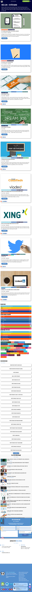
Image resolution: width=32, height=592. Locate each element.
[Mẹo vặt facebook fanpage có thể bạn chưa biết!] (4, 491)
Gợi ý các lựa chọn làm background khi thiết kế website (18, 462)
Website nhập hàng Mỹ (22, 578)
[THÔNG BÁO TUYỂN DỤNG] (4, 477)
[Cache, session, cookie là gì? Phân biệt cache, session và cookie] (4, 460)
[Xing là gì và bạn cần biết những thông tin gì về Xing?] (16, 213)
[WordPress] (3, 104)
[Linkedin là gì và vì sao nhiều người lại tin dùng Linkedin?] (16, 278)
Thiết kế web (8, 576)
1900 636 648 (26, 1)
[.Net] (5, 201)
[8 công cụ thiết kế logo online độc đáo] (4, 515)
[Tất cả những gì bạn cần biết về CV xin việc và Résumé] (16, 21)
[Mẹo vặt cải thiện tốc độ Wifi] (4, 484)
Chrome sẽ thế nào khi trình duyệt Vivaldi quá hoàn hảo (18, 486)
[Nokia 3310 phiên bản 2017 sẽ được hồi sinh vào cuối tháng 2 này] (4, 498)
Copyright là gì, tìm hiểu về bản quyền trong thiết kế (17, 466)
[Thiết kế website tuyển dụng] (16, 116)
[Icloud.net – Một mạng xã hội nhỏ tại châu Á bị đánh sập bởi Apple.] (4, 505)
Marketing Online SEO (4, 29)
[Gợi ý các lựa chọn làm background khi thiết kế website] (4, 463)
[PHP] (5, 104)
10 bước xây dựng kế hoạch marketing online (15, 517)
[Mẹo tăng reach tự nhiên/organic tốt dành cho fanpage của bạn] (4, 494)
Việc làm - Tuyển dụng (11, 29)
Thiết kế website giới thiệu (23, 579)
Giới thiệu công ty (22, 254)
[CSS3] (2, 104)
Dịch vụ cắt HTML (13, 254)
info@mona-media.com (6, 552)
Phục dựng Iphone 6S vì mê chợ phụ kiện (14, 469)
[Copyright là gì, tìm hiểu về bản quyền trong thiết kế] (4, 467)
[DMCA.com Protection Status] (3, 584)
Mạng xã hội (3, 288)
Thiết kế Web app (21, 574)
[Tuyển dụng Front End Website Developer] (16, 149)
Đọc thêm (4, 69)
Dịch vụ (28, 287)
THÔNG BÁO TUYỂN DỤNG (11, 476)
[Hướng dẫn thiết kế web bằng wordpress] (4, 512)
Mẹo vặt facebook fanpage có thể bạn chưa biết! (16, 490)
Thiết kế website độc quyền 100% (6, 254)
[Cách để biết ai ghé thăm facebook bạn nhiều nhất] (4, 474)
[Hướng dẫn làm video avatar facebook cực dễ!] (4, 480)
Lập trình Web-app (4, 60)
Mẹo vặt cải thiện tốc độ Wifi (12, 483)
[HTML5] (1, 104)
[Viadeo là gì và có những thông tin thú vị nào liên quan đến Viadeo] (16, 181)
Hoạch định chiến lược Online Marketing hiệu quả (16, 507)
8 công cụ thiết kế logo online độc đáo (14, 514)
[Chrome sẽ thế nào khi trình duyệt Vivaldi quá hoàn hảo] (4, 487)
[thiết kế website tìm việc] (16, 83)
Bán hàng (18, 254)
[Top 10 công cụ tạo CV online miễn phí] (16, 52)
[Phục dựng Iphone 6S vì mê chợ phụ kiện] (4, 470)
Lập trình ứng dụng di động (23, 573)
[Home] (2, 1)
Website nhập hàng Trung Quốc (23, 572)
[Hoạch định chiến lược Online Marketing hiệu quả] (4, 508)
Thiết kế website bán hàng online (24, 580)
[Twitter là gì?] (16, 245)
